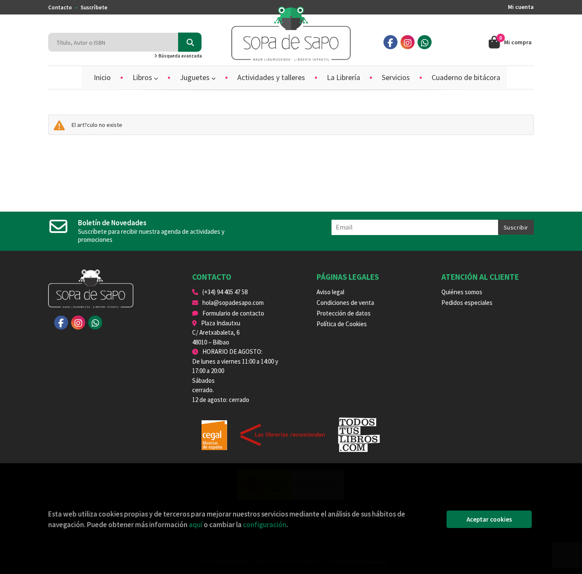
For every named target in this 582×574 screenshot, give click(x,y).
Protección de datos (344, 313)
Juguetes (195, 77)
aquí (195, 524)
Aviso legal (330, 292)
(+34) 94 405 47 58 (225, 292)
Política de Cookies (342, 324)
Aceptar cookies (489, 519)
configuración (264, 524)
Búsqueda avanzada (180, 56)
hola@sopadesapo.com (233, 302)
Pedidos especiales (467, 302)
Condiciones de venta (345, 302)
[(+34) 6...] (425, 42)
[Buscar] (190, 42)
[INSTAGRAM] (407, 42)
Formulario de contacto (233, 313)
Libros (143, 77)
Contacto (60, 7)
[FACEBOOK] (390, 42)
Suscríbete (94, 7)
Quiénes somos (461, 292)
